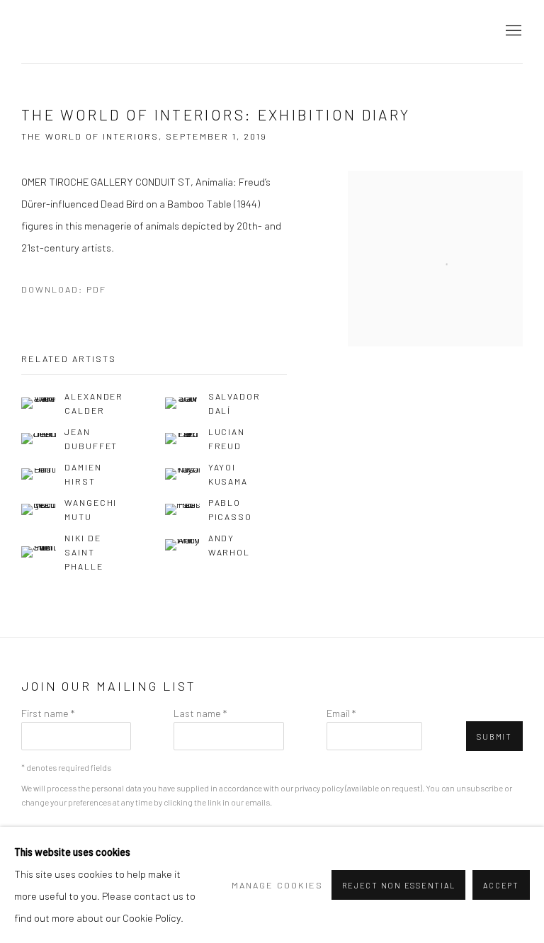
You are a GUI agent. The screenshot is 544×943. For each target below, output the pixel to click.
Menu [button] (512, 31)
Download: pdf (63, 289)
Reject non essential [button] (398, 885)
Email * (341, 712)
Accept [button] (501, 885)
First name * (47, 712)
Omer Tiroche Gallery (141, 31)
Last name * (200, 712)
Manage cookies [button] (277, 885)
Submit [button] (494, 736)
